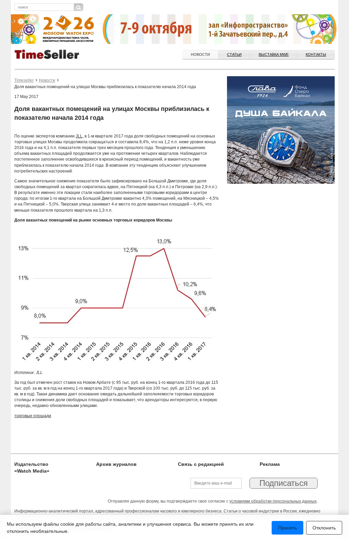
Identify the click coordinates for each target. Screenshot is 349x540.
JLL (79, 136)
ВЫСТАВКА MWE (274, 54)
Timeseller (24, 80)
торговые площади (32, 415)
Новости (200, 54)
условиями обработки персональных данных (273, 501)
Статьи (234, 54)
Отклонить (324, 527)
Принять (287, 527)
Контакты (316, 54)
